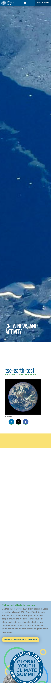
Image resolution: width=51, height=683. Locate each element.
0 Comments (30, 375)
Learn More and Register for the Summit (20, 640)
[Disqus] (25, 502)
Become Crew (43, 3)
